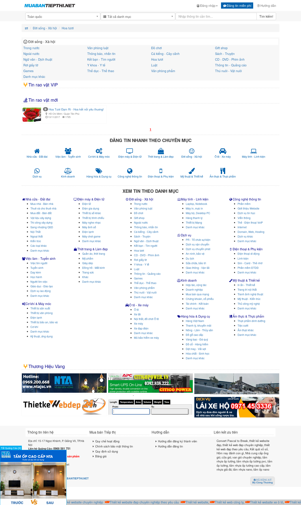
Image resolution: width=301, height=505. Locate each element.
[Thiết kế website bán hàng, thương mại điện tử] (64, 405)
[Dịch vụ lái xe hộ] (236, 407)
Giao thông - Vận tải (198, 267)
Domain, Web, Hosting (251, 232)
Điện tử (86, 204)
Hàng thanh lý (194, 218)
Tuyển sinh (36, 267)
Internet (242, 227)
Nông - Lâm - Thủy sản (199, 330)
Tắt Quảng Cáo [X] (11, 448)
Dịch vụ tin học (246, 213)
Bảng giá (100, 456)
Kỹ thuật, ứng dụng (41, 336)
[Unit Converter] (150, 405)
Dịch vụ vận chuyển (197, 244)
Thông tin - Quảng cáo (231, 65)
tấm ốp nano (261, 469)
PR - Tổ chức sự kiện (198, 239)
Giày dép (87, 263)
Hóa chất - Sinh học (197, 353)
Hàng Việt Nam (195, 321)
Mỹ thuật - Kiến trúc (249, 299)
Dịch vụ (186, 235)
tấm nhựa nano (242, 469)
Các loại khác (38, 245)
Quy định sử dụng (106, 451)
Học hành (36, 277)
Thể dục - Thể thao (100, 71)
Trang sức (88, 272)
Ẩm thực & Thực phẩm (248, 316)
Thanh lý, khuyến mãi (198, 325)
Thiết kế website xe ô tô (262, 502)
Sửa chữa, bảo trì (196, 263)
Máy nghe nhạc (91, 222)
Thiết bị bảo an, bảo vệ (44, 322)
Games (28, 71)
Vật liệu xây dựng (40, 218)
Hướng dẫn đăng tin (170, 446)
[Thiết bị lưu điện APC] (150, 383)
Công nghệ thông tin (247, 199)
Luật (154, 65)
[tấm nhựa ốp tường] (64, 383)
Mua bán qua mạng (197, 294)
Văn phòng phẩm (163, 71)
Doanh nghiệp (194, 289)
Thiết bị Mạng (194, 222)
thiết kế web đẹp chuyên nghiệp (243, 445)
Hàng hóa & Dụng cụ (195, 316)
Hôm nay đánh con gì (230, 453)
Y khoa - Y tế (96, 65)
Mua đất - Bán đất (41, 213)
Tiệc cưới (243, 325)
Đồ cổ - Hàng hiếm (197, 344)
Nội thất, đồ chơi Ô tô (146, 319)
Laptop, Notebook (196, 204)
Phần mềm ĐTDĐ (248, 267)
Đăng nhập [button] (208, 5)
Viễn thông (244, 218)
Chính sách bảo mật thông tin (114, 446)
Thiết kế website (192, 502)
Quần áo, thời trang (93, 253)
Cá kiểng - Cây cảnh (165, 53)
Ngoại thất (36, 236)
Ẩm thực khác (246, 330)
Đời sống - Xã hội (141, 199)
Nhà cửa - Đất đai (38, 199)
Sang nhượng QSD (41, 227)
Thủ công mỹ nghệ (249, 303)
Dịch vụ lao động (40, 291)
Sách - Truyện (225, 53)
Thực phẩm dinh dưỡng (251, 321)
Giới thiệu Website (248, 208)
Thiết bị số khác (91, 213)
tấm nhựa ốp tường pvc (251, 461)
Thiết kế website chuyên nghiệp (77, 502)
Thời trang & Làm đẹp (92, 249)
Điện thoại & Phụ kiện (248, 249)
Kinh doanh (189, 280)
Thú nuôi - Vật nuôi (228, 71)
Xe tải (137, 314)
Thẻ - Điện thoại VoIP (250, 222)
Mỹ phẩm (87, 258)
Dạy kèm (35, 272)
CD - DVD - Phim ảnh (230, 59)
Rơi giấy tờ (30, 65)
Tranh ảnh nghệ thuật (250, 294)
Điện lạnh (36, 317)
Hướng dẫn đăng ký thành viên (177, 441)
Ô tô (136, 309)
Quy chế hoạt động (107, 441)
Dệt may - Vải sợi (196, 349)
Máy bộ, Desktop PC (198, 213)
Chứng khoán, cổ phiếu (200, 299)
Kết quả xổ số (259, 449)
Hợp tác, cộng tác (196, 285)
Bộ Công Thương (262, 481)
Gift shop (221, 48)
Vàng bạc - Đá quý (197, 339)
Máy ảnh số (89, 227)
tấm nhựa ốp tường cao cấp (246, 465)
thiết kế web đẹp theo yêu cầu (243, 447)
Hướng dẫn (268, 5)
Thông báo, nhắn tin (101, 53)
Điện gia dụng (90, 208)
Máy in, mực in (194, 208)
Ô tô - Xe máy (139, 305)
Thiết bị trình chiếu (93, 218)
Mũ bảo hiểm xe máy (146, 337)
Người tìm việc (38, 281)
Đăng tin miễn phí (239, 5)
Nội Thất (35, 232)
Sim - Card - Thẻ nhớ (250, 263)
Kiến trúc (35, 241)
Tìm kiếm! (266, 16)
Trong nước (31, 48)
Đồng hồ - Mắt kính (93, 267)
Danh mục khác (34, 76)
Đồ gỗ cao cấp (194, 335)
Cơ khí (34, 327)
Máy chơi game (91, 236)
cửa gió (226, 457)
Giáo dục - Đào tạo (41, 286)
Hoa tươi (157, 59)
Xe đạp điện (141, 328)
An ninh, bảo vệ (195, 253)
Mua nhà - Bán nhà (41, 204)
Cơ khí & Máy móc (38, 303)
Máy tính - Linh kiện (194, 199)
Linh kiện (243, 258)
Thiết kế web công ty (224, 502)
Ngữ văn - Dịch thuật (37, 59)
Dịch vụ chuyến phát (198, 249)
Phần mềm (244, 204)
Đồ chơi (156, 48)
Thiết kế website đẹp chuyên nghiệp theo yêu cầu (140, 502)
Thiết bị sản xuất (40, 308)
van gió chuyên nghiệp (246, 457)
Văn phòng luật (97, 48)
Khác (85, 277)
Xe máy (138, 323)
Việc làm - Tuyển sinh (41, 258)
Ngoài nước (31, 53)
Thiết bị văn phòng (41, 313)
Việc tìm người (38, 263)
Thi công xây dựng (41, 222)
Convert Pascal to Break (232, 441)
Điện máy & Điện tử (90, 199)
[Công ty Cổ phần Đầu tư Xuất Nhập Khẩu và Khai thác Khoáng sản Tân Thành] (236, 384)
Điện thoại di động (249, 253)
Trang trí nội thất (247, 289)
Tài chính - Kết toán (197, 303)
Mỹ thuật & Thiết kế (246, 280)
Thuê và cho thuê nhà (43, 208)
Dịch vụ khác (245, 236)
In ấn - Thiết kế (246, 285)
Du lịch (190, 258)
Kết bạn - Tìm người (101, 59)
